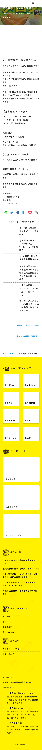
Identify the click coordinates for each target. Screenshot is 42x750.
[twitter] (11, 212)
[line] (5, 212)
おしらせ (6, 616)
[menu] (39, 3)
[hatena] (24, 212)
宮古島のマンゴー (17, 708)
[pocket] (30, 212)
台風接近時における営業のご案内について (21, 568)
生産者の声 (7, 627)
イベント (8, 17)
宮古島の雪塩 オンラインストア (23, 693)
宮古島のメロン (16, 723)
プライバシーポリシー (12, 648)
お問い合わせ (8, 654)
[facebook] (17, 212)
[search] (33, 3)
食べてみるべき (9, 632)
